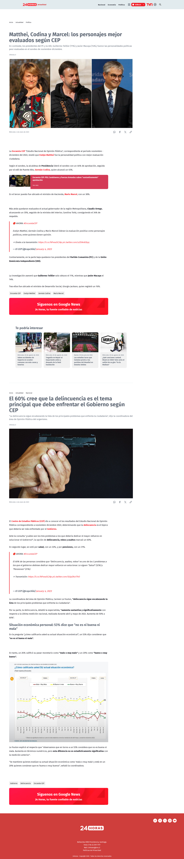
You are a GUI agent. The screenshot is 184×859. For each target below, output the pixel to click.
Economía (112, 4)
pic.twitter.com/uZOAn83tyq (75, 242)
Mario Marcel (59, 293)
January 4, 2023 (44, 249)
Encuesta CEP (15, 293)
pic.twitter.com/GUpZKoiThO (66, 576)
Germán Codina (44, 293)
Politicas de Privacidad (92, 850)
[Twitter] (125, 132)
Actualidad (19, 22)
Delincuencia (26, 783)
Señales (138, 4)
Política (122, 4)
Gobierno (13, 783)
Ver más (35, 185)
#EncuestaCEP (30, 223)
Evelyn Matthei (29, 293)
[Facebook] (120, 132)
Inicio (11, 22)
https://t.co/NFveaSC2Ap (50, 242)
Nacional (101, 4)
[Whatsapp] (114, 132)
